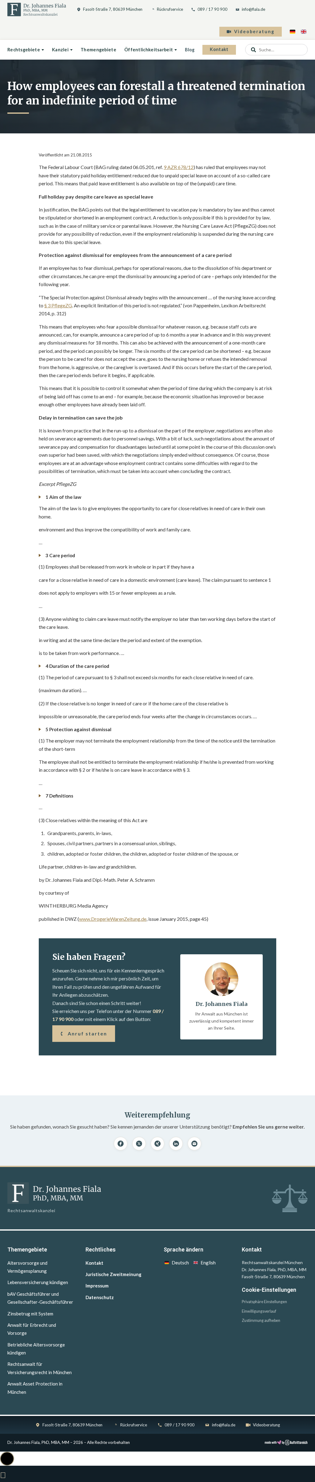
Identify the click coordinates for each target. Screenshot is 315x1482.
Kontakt (219, 49)
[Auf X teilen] (139, 1143)
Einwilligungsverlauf (259, 1311)
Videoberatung (254, 31)
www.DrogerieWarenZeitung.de (112, 919)
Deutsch (180, 1262)
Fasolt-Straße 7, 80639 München (112, 9)
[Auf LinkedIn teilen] (176, 1143)
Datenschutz (100, 1297)
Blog (189, 49)
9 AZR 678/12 (178, 167)
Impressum (97, 1285)
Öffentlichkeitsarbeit (148, 49)
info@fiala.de (253, 9)
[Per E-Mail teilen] (194, 1143)
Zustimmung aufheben (261, 1320)
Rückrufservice (170, 9)
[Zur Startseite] (36, 9)
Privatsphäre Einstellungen (264, 1301)
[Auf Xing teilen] (157, 1143)
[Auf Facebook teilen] (120, 1143)
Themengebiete (98, 49)
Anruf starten (87, 1033)
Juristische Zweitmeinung (114, 1274)
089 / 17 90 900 (212, 9)
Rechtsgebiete (23, 49)
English (208, 1262)
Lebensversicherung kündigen (37, 1282)
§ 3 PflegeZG (58, 305)
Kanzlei (60, 49)
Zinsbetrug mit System (30, 1313)
